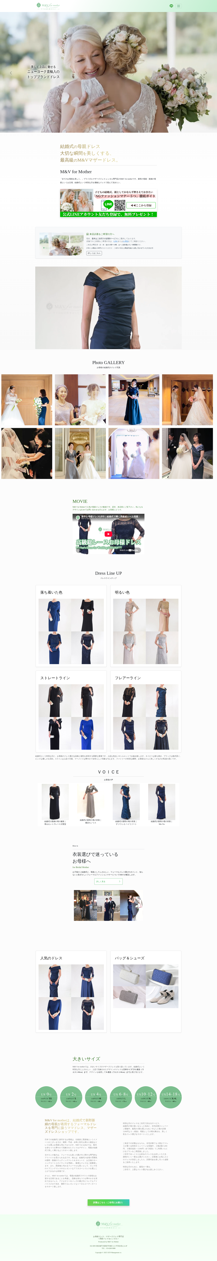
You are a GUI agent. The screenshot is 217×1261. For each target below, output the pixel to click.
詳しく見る (100, 881)
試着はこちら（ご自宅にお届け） (108, 1202)
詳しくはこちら (94, 253)
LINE (115, 241)
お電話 (126, 241)
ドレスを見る (160, 82)
